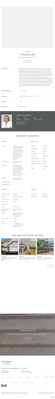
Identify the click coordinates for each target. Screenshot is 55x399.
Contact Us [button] (27, 338)
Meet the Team (10, 377)
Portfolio (19, 377)
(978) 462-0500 (4, 370)
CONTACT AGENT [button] (21, 122)
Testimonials (28, 377)
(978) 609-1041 (27, 119)
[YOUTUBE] (53, 377)
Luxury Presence (23, 393)
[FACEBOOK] (44, 377)
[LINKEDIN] (47, 377)
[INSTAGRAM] (50, 377)
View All (50, 265)
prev (5, 45)
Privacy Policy (50, 393)
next (8, 45)
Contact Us (36, 377)
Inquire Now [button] (27, 61)
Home (2, 377)
